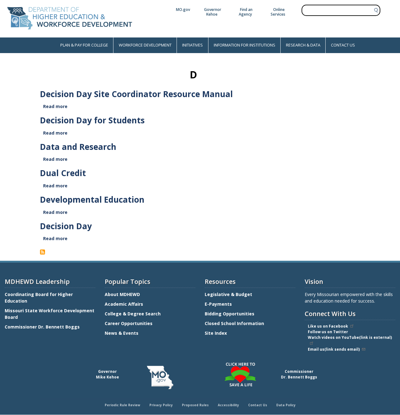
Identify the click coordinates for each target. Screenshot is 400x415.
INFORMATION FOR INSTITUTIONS (244, 45)
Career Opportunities (128, 323)
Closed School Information (234, 323)
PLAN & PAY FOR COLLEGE (84, 45)
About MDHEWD (122, 294)
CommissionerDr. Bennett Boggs (299, 374)
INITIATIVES (192, 45)
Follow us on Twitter (328, 331)
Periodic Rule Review (122, 405)
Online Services (278, 12)
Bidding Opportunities (230, 314)
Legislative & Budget (229, 294)
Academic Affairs (124, 304)
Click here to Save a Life (201, 363)
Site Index (216, 333)
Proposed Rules (195, 405)
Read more (55, 106)
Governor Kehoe (212, 12)
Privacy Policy (161, 405)
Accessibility (228, 405)
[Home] (69, 34)
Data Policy (286, 405)
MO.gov (183, 9)
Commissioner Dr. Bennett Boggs (42, 327)
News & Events (121, 333)
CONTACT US (343, 45)
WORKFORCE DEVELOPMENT (145, 45)
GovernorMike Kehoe (107, 374)
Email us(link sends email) (334, 349)
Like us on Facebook (328, 326)
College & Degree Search (133, 314)
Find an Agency (245, 12)
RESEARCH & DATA (303, 45)
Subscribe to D (43, 251)
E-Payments (218, 304)
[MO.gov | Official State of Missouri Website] (160, 378)
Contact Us (257, 405)
